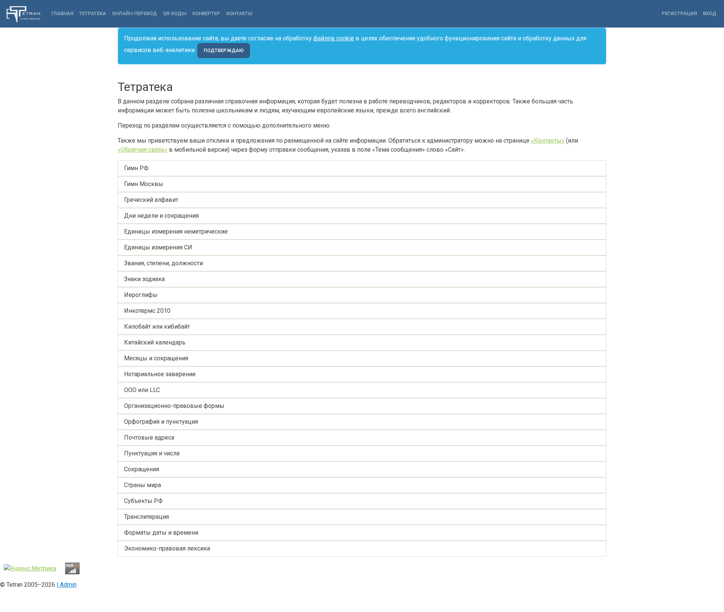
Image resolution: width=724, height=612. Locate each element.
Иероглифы (141, 294)
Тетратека (92, 13)
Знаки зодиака (144, 279)
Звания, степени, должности (163, 263)
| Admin (67, 584)
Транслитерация (146, 516)
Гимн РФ (136, 168)
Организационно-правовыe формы (174, 405)
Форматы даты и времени (161, 532)
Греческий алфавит (151, 199)
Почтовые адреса (149, 437)
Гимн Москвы (143, 184)
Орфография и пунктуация (161, 421)
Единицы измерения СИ (158, 247)
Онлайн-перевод (134, 13)
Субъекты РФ (143, 500)
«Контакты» (547, 140)
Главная (62, 13)
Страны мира (142, 485)
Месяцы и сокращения (156, 358)
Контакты (239, 13)
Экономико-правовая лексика (167, 548)
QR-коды (174, 13)
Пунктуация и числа (151, 453)
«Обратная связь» (142, 149)
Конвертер (206, 13)
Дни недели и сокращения (161, 215)
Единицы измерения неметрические (176, 231)
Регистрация (679, 13)
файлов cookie (333, 38)
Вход (709, 13)
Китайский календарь (155, 342)
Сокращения (141, 469)
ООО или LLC (142, 390)
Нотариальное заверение (160, 374)
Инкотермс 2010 (147, 310)
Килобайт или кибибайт (157, 326)
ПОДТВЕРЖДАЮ (224, 50)
